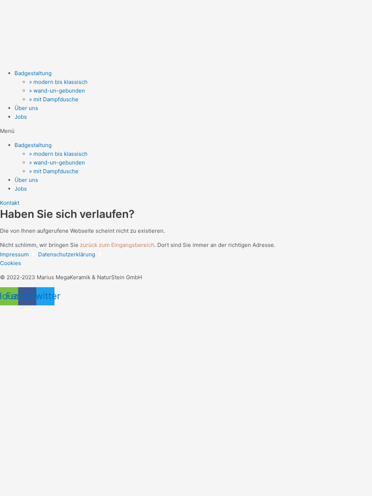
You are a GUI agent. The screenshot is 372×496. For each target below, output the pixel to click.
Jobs (21, 116)
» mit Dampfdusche (53, 99)
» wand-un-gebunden (57, 90)
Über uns (26, 108)
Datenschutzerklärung (66, 254)
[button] (186, 131)
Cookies (10, 263)
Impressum (14, 254)
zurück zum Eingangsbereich (117, 244)
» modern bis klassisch (58, 81)
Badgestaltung (33, 73)
